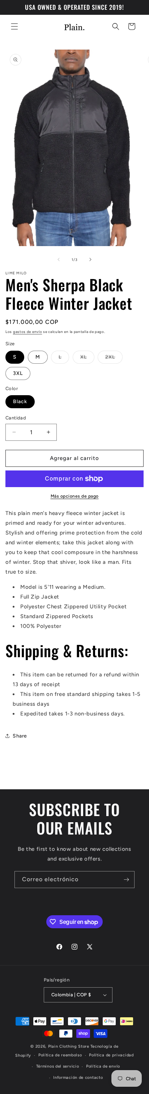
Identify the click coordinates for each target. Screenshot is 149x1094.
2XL (114, 359)
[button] (14, 26)
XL (87, 359)
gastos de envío (27, 331)
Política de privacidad (111, 1055)
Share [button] (20, 736)
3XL (18, 373)
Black (20, 401)
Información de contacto (78, 1077)
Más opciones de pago (75, 496)
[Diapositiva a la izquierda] (59, 259)
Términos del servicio (57, 1066)
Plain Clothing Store (68, 1046)
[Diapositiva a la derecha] (90, 259)
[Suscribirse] (126, 879)
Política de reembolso (60, 1055)
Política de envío (103, 1066)
